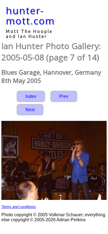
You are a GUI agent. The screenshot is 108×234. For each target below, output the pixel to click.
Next (30, 109)
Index (30, 96)
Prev (63, 96)
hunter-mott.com (30, 15)
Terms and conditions (18, 207)
